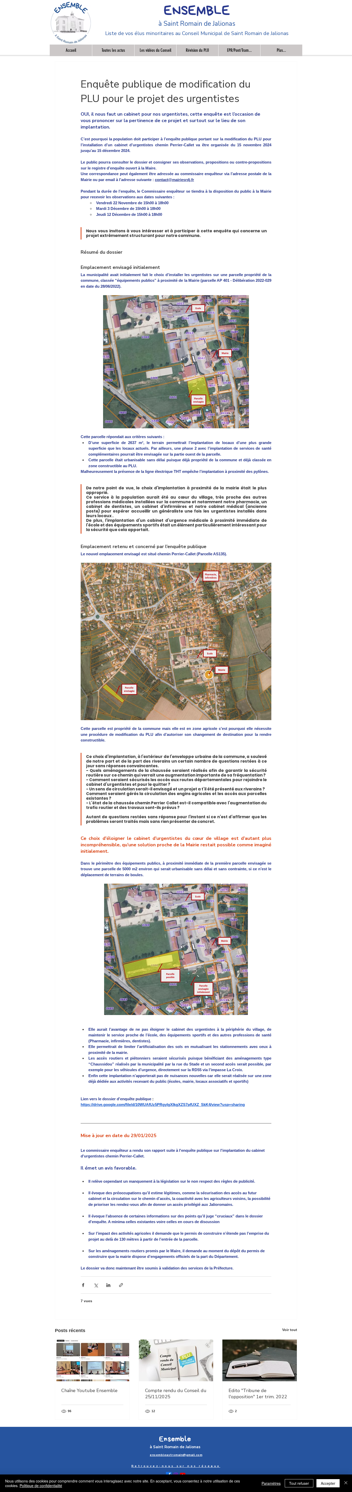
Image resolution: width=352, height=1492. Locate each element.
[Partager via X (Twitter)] (95, 1285)
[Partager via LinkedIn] (108, 1285)
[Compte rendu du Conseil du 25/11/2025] (176, 1360)
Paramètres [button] (271, 1483)
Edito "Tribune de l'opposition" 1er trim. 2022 (258, 1393)
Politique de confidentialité (41, 1485)
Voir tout (289, 1330)
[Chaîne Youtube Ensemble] (92, 1360)
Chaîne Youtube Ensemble (89, 1390)
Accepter (328, 1483)
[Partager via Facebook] (83, 1285)
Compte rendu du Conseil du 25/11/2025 (175, 1393)
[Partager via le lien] (121, 1285)
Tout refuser (299, 1483)
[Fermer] (346, 1483)
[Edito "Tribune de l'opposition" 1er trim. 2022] (259, 1360)
